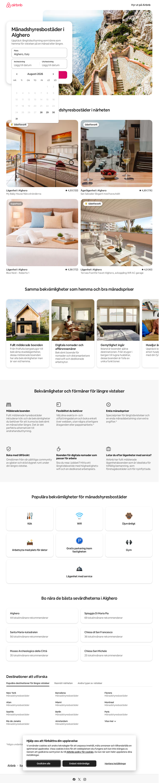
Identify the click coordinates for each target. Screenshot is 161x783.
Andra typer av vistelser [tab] (90, 683)
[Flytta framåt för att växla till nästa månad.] (53, 74)
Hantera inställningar (115, 763)
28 (41, 112)
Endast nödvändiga (79, 763)
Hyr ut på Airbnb (140, 5)
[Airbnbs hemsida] (14, 5)
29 (47, 112)
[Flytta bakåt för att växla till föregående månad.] (17, 74)
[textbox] (25, 65)
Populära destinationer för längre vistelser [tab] (27, 683)
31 (17, 118)
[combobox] (39, 54)
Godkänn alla (43, 763)
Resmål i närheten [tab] (63, 683)
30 (53, 112)
